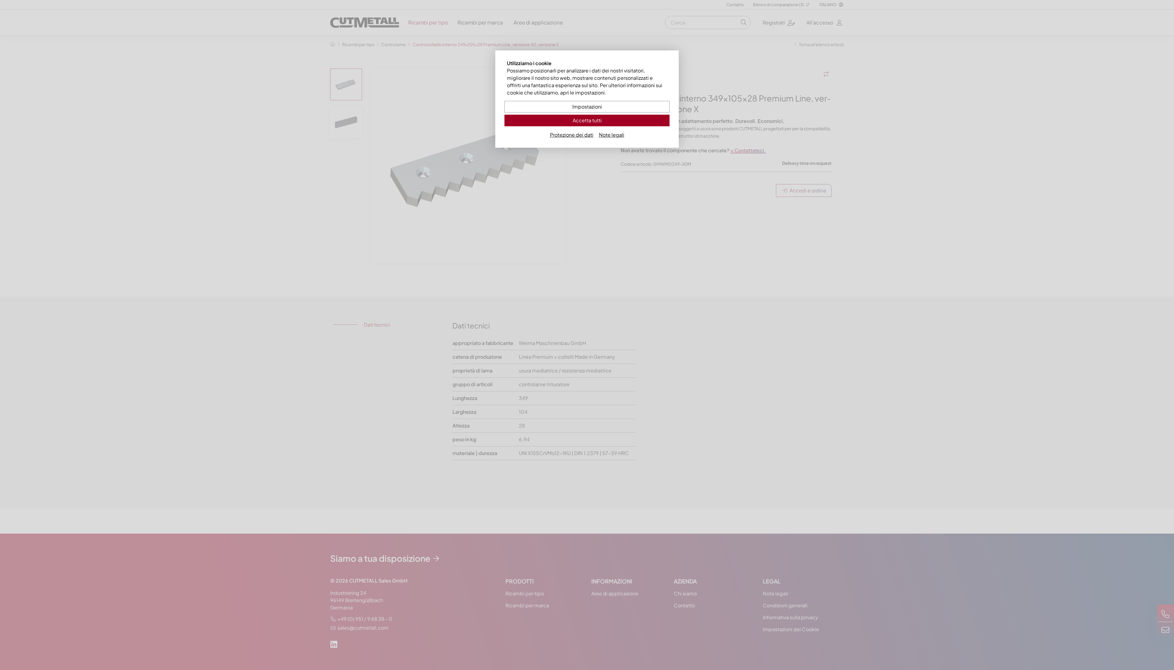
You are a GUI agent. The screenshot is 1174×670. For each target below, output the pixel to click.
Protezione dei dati (571, 134)
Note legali (611, 134)
